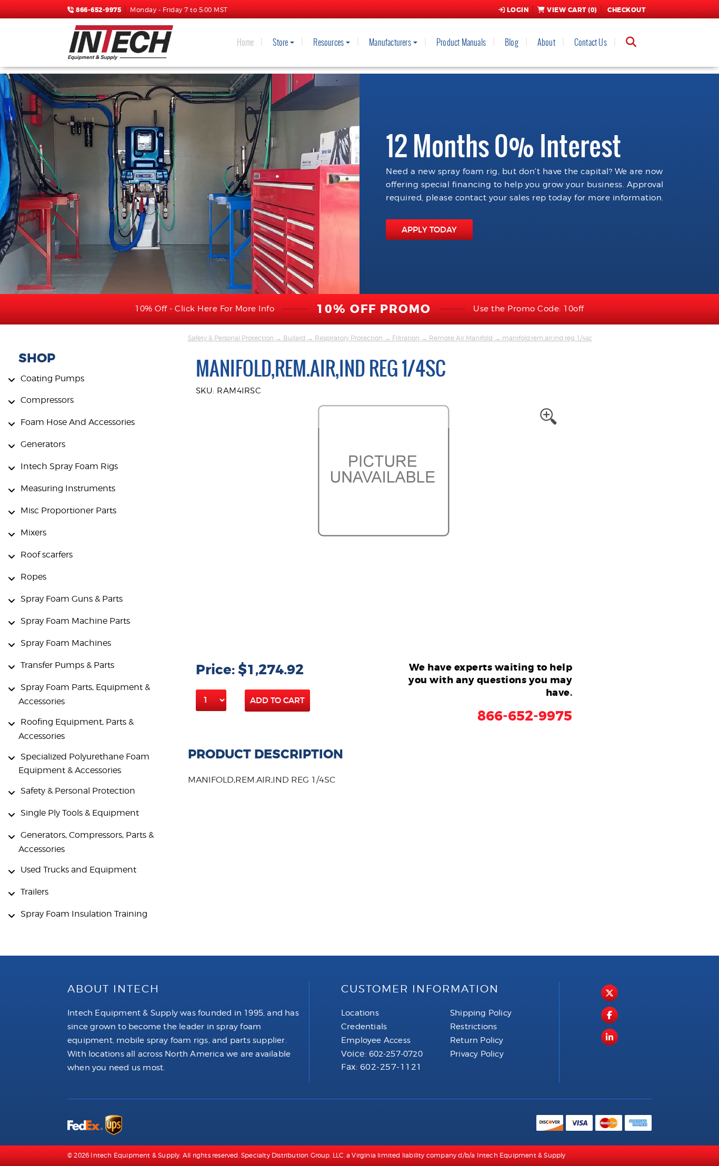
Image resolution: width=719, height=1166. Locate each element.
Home (245, 42)
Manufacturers (390, 42)
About (546, 42)
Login (518, 10)
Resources (328, 42)
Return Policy (477, 1040)
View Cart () (572, 10)
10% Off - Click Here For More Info (204, 308)
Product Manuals (461, 42)
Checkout (626, 10)
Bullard (294, 338)
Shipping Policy (481, 1013)
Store (280, 42)
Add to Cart (277, 700)
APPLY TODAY (429, 230)
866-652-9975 (97, 10)
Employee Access (376, 1040)
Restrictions (473, 1026)
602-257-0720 (396, 1054)
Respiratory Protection (349, 338)
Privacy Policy (477, 1054)
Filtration (406, 338)
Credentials (364, 1026)
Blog (511, 42)
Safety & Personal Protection (231, 338)
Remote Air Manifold (461, 338)
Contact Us (590, 42)
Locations (360, 1013)
